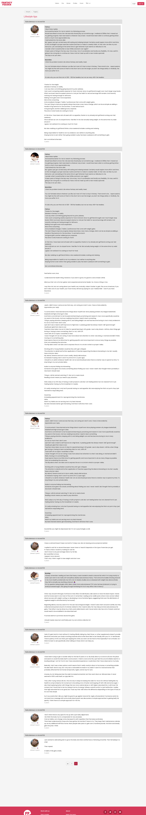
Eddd (34, 665)
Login (134, 4)
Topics (35, 12)
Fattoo (33, 34)
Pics (63, 3)
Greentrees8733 (33, 581)
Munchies (33, 162)
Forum (81, 3)
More (87, 3)
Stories (68, 3)
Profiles (75, 3)
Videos (57, 3)
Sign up (140, 4)
